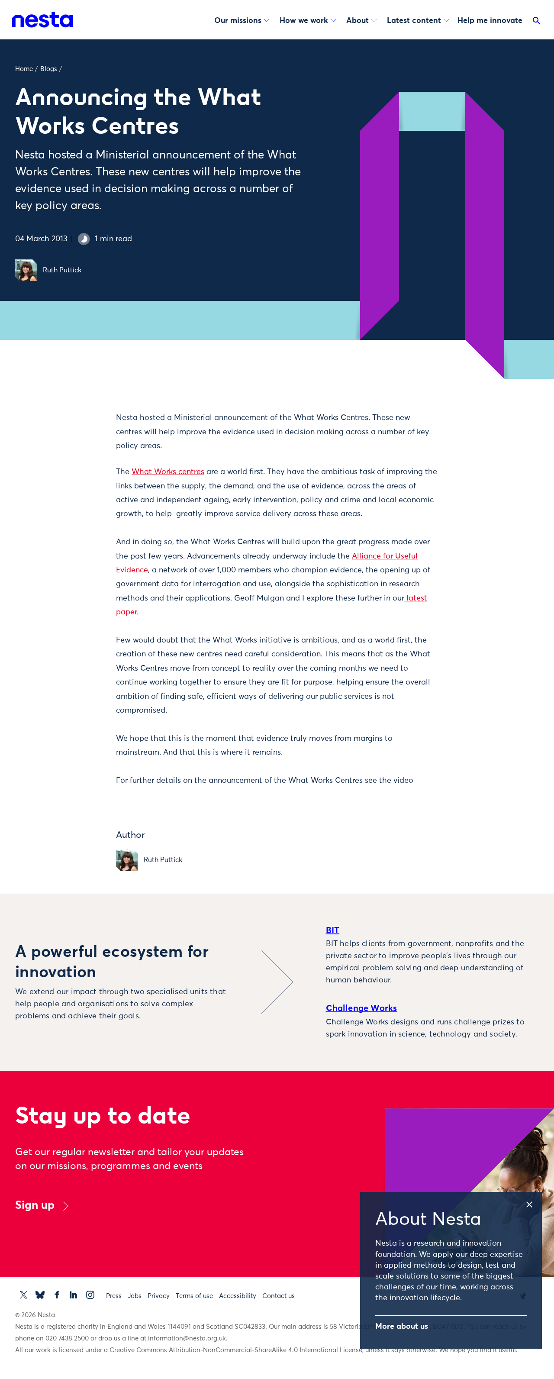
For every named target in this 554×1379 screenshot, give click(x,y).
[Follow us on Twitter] (23, 1294)
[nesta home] (42, 19)
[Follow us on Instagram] (90, 1294)
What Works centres (168, 472)
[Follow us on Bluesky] (40, 1294)
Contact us (278, 1296)
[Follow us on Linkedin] (73, 1294)
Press (114, 1296)
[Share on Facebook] (80, 452)
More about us (401, 1327)
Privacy (159, 1296)
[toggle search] (536, 22)
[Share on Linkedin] (80, 471)
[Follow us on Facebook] (56, 1294)
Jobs (135, 1296)
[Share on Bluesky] (80, 489)
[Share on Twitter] (80, 434)
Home (24, 69)
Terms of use (194, 1296)
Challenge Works (361, 1008)
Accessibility (237, 1296)
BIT (333, 930)
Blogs (48, 69)
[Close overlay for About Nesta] (533, 1203)
